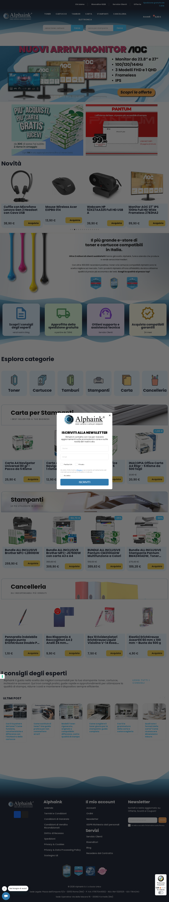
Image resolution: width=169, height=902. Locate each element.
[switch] (160, 892)
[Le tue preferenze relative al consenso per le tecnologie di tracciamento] (2, 676)
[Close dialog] (109, 415)
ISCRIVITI (84, 482)
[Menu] (165, 875)
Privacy (79, 470)
